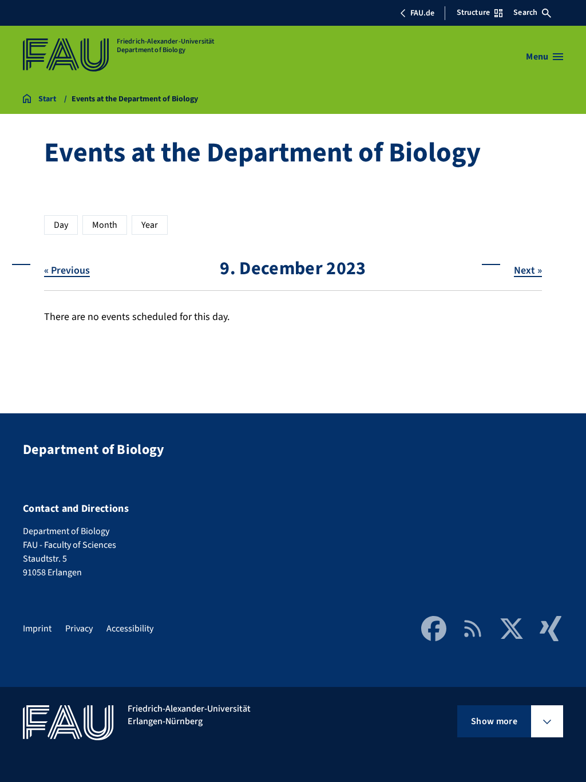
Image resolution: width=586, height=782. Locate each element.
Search (525, 12)
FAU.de (422, 13)
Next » (528, 270)
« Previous (67, 270)
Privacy (79, 628)
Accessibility (129, 628)
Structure (473, 12)
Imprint (37, 628)
